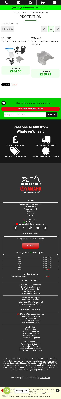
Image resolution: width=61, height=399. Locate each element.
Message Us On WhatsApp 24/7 (30, 252)
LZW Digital (45, 377)
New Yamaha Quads (30, 289)
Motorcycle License (31, 333)
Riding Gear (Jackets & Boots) (30, 302)
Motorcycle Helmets (30, 300)
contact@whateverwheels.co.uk (32, 224)
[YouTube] (38, 228)
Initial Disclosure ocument (30, 348)
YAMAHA (15, 40)
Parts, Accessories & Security (30, 304)
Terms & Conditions (31, 342)
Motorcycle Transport (30, 335)
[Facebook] (16, 228)
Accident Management (30, 338)
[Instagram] (23, 228)
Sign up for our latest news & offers (33, 103)
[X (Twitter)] (45, 228)
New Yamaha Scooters (30, 287)
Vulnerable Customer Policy (30, 350)
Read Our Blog (30, 329)
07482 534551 (32, 222)
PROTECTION (43, 12)
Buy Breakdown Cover (30, 323)
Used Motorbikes (31, 291)
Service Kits (30, 306)
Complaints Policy (30, 346)
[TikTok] (30, 228)
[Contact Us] (18, 3)
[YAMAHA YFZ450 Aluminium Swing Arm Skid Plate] (45, 68)
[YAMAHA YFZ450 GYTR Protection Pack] (15, 65)
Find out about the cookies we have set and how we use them (30, 397)
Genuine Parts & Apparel (30, 298)
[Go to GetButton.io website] (6, 396)
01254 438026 (31, 220)
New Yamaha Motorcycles (30, 285)
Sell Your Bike (30, 318)
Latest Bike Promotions (30, 293)
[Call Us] (6, 3)
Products (16, 12)
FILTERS (6, 29)
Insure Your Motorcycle (30, 320)
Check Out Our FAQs (30, 331)
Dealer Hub (30, 327)
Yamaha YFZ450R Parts (29, 12)
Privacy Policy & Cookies (30, 344)
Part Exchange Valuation (30, 316)
